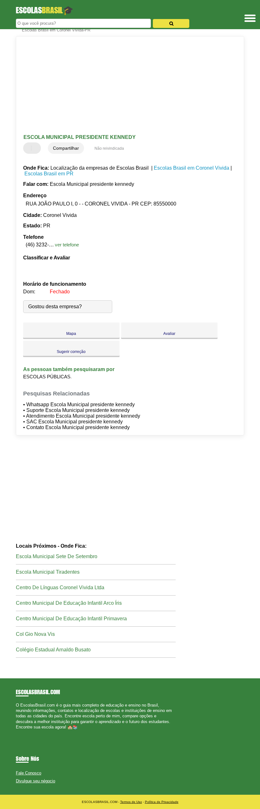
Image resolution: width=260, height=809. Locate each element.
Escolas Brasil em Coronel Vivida (191, 168)
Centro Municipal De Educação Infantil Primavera (71, 618)
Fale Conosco (28, 773)
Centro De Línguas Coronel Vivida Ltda (60, 587)
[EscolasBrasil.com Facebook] (17, 732)
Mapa (71, 333)
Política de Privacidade (162, 802)
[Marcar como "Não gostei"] (37, 148)
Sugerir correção (71, 351)
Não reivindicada (109, 148)
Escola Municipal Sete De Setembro (56, 556)
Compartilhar (66, 148)
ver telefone (67, 244)
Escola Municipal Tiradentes (48, 572)
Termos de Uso (131, 802)
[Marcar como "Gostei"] (28, 148)
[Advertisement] (124, 85)
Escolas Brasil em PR (49, 173)
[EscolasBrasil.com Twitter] (20, 732)
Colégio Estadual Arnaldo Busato (53, 649)
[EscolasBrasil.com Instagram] (23, 732)
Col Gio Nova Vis (35, 634)
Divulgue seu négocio (35, 781)
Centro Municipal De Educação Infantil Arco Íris (69, 603)
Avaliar (169, 333)
